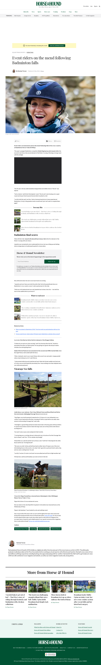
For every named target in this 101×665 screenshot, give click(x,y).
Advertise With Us (61, 633)
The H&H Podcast (77, 15)
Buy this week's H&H (19, 647)
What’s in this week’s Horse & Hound (44, 627)
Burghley (36, 15)
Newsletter (56, 15)
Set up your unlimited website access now (39, 521)
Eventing (30, 52)
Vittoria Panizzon (56, 528)
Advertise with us (82, 647)
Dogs (70, 12)
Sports (39, 12)
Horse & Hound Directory (85, 630)
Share (18, 141)
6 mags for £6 (27, 15)
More (76, 12)
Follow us (50, 141)
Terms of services (35, 266)
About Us (58, 627)
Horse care (47, 12)
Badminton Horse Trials (21, 528)
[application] (38, 170)
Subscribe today (49, 515)
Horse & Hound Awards (85, 627)
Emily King (33, 528)
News (33, 12)
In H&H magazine (90, 15)
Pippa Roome (10, 607)
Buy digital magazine (51, 647)
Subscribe (26, 12)
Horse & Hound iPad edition (42, 630)
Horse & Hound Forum (85, 633)
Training (55, 12)
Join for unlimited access (57, 45)
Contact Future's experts (35, 647)
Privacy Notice (22, 267)
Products (63, 12)
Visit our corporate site (73, 659)
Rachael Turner (22, 71)
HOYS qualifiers (46, 15)
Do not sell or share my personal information (50, 650)
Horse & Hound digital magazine (43, 633)
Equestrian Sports (18, 52)
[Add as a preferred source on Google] (50, 654)
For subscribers (66, 15)
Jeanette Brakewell (43, 528)
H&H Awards (17, 15)
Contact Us (59, 630)
